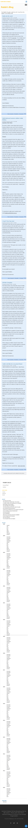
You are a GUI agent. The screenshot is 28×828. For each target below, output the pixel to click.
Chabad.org (11, 818)
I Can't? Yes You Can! (8, 221)
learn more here (21, 465)
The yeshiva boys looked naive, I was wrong (11, 501)
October (8, 539)
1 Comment (21, 278)
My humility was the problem (8, 504)
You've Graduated (6, 513)
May (7, 529)
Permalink (16, 216)
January (8, 534)
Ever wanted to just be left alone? (9, 508)
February (8, 533)
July (7, 526)
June (7, 527)
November (8, 538)
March (8, 531)
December (8, 536)
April (7, 530)
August (8, 525)
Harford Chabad (5, 1)
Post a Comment (11, 216)
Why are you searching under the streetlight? (11, 514)
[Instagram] (17, 823)
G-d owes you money (7, 500)
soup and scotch (16, 457)
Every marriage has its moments (9, 516)
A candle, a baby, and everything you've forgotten (12, 503)
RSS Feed (4, 801)
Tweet (25, 113)
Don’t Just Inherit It (6, 517)
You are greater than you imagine (9, 518)
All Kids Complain (7, 282)
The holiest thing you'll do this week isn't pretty (11, 507)
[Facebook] (10, 823)
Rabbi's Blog (7, 482)
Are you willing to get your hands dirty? (10, 510)
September (9, 540)
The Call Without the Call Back (8, 505)
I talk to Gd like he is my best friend (12, 364)
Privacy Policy (21, 818)
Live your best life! (6, 512)
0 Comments (21, 216)
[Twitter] (14, 823)
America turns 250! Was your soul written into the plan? (13, 509)
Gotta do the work (7, 16)
